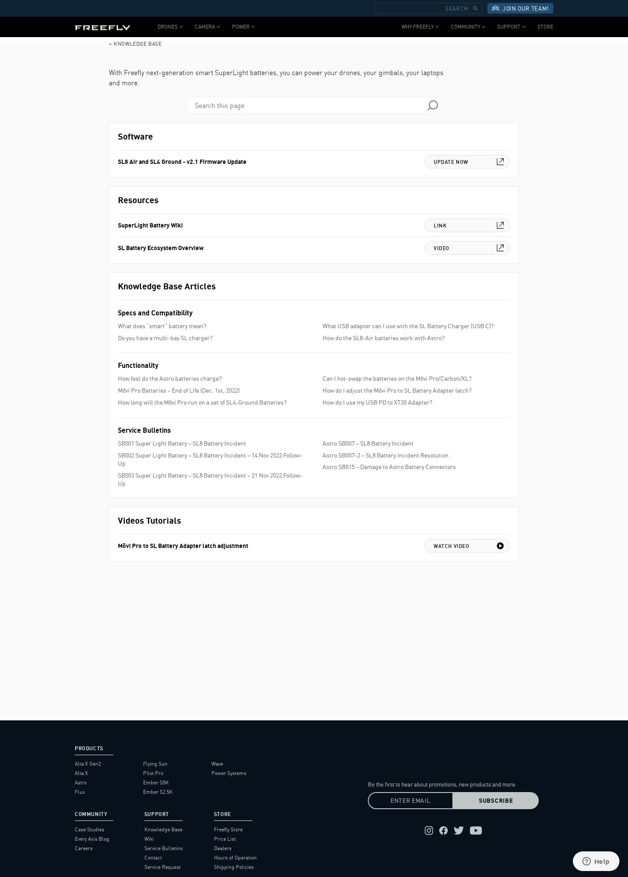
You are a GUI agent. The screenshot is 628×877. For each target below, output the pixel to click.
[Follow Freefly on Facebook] (443, 830)
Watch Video (452, 546)
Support (508, 26)
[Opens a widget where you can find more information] (595, 862)
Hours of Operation (235, 857)
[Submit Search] (475, 8)
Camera (205, 26)
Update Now (451, 162)
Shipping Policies (234, 867)
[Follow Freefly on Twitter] (459, 830)
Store (545, 26)
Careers (84, 848)
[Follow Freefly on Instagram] (429, 830)
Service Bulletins (163, 848)
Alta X (81, 773)
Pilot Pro (153, 773)
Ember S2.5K (158, 792)
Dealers (223, 848)
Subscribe (496, 800)
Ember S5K (156, 782)
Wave (217, 763)
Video (441, 248)
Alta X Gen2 (88, 763)
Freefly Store (228, 829)
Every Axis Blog (92, 839)
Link (440, 225)
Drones (168, 26)
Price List (225, 839)
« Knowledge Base (135, 44)
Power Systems (229, 773)
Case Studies (89, 829)
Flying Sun (155, 763)
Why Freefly (418, 26)
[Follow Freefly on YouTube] (476, 830)
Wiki (149, 839)
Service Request (162, 867)
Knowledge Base (163, 829)
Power (240, 26)
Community (465, 26)
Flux (80, 792)
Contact (153, 857)
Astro (81, 782)
